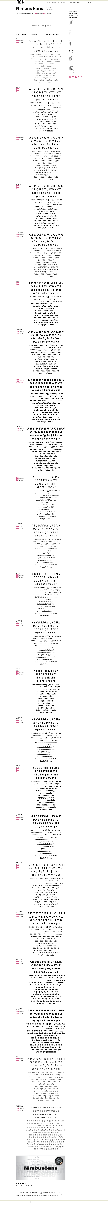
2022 (70, 28)
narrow (46, 1194)
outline (43, 1195)
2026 (70, 19)
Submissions (38, 1202)
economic (60, 1192)
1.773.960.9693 (72, 1202)
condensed (38, 1194)
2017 (70, 33)
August (71, 20)
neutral (55, 1192)
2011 (70, 40)
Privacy (23, 1202)
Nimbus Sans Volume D (73, 15)
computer (71, 66)
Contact (18, 1202)
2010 (70, 41)
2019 (70, 31)
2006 (70, 45)
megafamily (34, 1195)
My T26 (89, 2)
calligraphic (71, 70)
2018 (70, 32)
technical (21, 1194)
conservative (31, 1192)
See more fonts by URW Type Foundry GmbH (27, 1186)
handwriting (71, 69)
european (22, 1192)
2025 (70, 24)
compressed (31, 1194)
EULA (26, 1202)
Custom (63, 2)
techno (70, 59)
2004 (70, 48)
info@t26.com (78, 1202)
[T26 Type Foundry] (20, 2)
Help (29, 1202)
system (39, 1195)
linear (47, 1192)
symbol (70, 71)
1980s (26, 1192)
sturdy (36, 1192)
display (23, 1195)
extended (47, 1195)
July (71, 21)
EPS (59, 2)
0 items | (75, 2)
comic (70, 64)
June (71, 22)
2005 (70, 46)
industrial (26, 1194)
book (49, 1194)
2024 (70, 25)
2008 (70, 43)
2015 (70, 35)
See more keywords (73, 74)
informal (40, 1192)
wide (56, 1195)
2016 (70, 34)
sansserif (51, 1192)
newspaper (56, 1194)
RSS (53, 1202)
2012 (70, 39)
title (21, 1195)
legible (44, 1192)
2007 (70, 44)
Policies (33, 1202)
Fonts (48, 2)
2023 (70, 26)
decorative (71, 51)
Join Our (73, 11)
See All (71, 23)
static (17, 1194)
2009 (70, 42)
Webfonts (54, 2)
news (52, 1194)
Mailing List (49, 1202)
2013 (70, 38)
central (17, 1192)
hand (70, 61)
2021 (70, 29)
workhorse (28, 1195)
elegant (70, 62)
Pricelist (44, 1202)
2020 (70, 30)
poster (17, 1195)
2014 (70, 36)
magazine (62, 1194)
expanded (52, 1195)
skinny (42, 1194)
